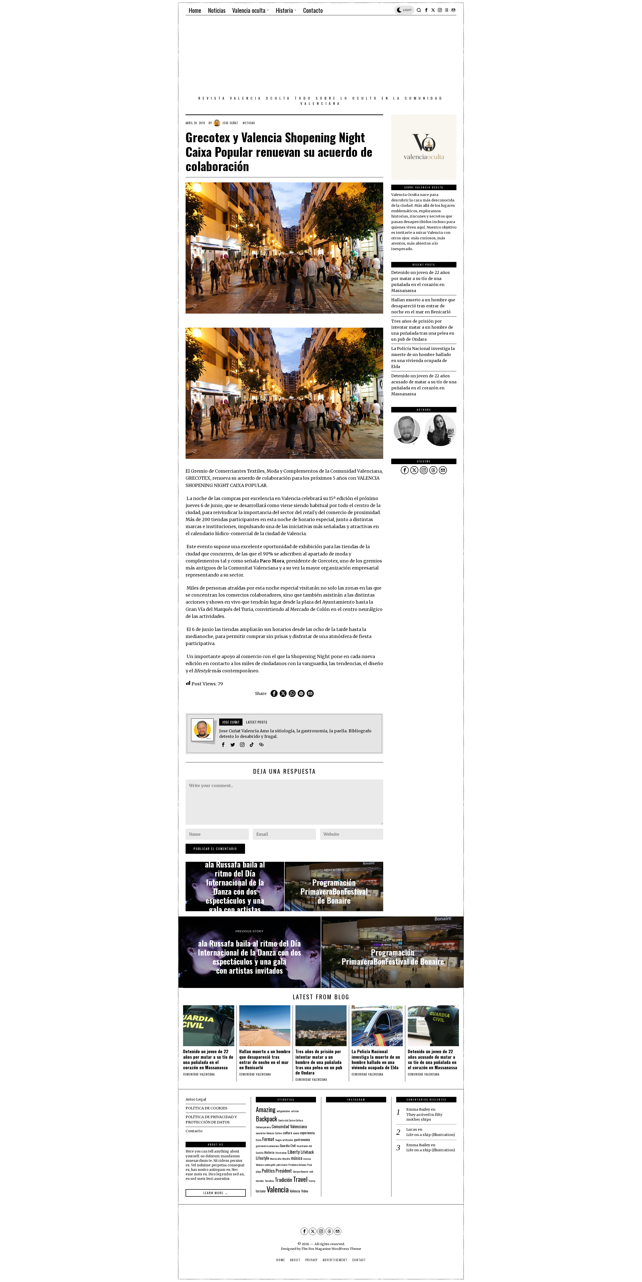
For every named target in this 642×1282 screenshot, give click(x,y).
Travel (300, 1179)
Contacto (194, 1131)
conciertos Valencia (265, 1133)
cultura (287, 1132)
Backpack (266, 1118)
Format (268, 1138)
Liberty (294, 1151)
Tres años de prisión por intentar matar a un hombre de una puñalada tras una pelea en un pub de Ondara (318, 1062)
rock (311, 1171)
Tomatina (269, 1181)
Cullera (278, 1133)
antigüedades (283, 1111)
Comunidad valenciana (199, 1074)
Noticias (249, 123)
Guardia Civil (288, 1145)
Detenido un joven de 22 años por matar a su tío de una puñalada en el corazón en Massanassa (208, 1059)
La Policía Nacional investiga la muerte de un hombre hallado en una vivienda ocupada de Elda (376, 1059)
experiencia (307, 1132)
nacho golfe (270, 1165)
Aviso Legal (196, 1099)
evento (296, 1133)
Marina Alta (275, 1159)
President (284, 1170)
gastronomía (302, 1139)
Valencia (278, 1189)
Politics (268, 1170)
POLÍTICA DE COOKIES (206, 1108)
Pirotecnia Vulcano (297, 1165)
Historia (269, 1152)
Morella (286, 1159)
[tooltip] (426, 10)
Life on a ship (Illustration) (430, 1134)
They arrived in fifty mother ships (424, 1117)
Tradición (283, 1179)
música (296, 1158)
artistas (295, 1111)
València (295, 1190)
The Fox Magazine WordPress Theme (331, 1249)
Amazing (266, 1109)
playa (258, 1171)
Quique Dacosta (300, 1171)
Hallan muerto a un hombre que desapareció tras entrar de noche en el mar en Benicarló (423, 305)
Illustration (281, 1153)
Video (304, 1190)
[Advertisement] (321, 56)
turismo (261, 1190)
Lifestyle (262, 1158)
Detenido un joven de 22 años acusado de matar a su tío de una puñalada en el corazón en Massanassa (432, 1059)
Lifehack (307, 1152)
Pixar (309, 1165)
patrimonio (281, 1165)
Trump (311, 1181)
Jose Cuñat (230, 123)
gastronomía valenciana (267, 1146)
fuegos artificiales (284, 1140)
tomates (260, 1181)
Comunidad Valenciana (289, 1126)
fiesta (258, 1140)
